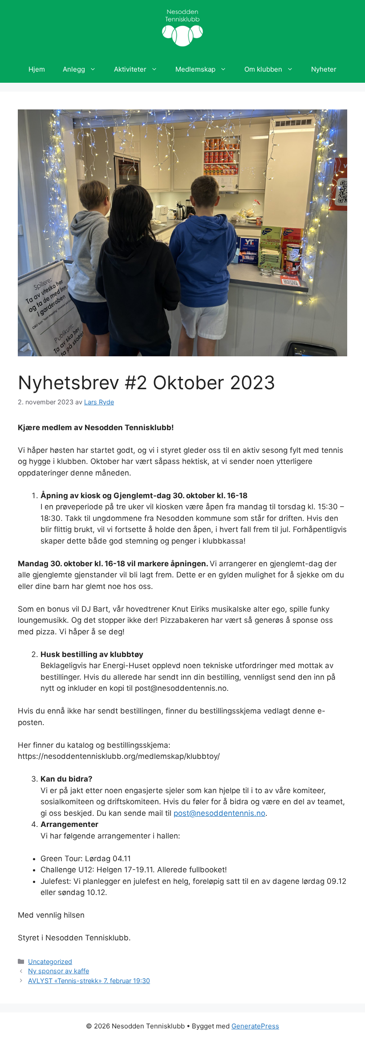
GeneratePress (255, 1026)
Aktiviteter (130, 69)
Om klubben (263, 69)
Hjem (36, 69)
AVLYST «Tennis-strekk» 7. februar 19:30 (89, 980)
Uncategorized (50, 961)
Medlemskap (195, 69)
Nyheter (324, 69)
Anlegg (74, 69)
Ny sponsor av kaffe (58, 971)
